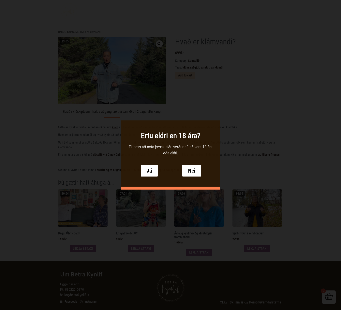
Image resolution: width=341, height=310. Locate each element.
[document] (170, 155)
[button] (149, 171)
